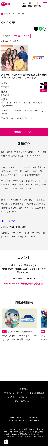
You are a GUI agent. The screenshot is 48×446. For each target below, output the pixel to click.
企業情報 (24, 389)
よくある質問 (10, 397)
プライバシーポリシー (14, 393)
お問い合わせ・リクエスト (31, 397)
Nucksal (9, 106)
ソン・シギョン (25, 103)
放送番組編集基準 (35, 393)
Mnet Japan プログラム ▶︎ (24, 278)
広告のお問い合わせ (24, 401)
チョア (36, 103)
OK (6, 442)
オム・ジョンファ (9, 103)
